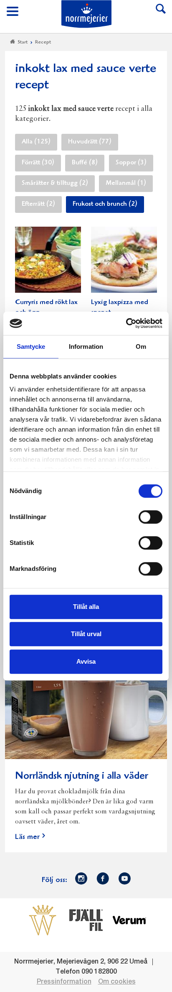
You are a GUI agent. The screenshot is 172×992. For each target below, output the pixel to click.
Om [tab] (141, 346)
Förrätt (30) (38, 163)
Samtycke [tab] (31, 346)
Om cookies (117, 982)
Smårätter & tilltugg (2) (55, 183)
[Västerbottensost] (42, 919)
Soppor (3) (131, 163)
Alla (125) (36, 142)
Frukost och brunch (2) (105, 204)
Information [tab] (86, 346)
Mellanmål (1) (126, 183)
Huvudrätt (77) (89, 142)
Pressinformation (64, 982)
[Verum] (129, 919)
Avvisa (86, 661)
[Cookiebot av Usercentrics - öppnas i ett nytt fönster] (125, 323)
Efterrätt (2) (38, 204)
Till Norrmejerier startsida (86, 14)
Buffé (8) (85, 163)
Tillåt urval (86, 633)
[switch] (150, 516)
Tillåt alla (86, 606)
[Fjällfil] (86, 919)
